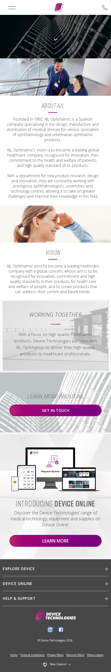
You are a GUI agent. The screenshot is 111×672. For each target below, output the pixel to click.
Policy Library (95, 655)
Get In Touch (55, 410)
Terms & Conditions (32, 655)
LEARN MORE (55, 541)
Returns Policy (75, 655)
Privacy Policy (55, 655)
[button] (57, 664)
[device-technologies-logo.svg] (59, 7)
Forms (14, 655)
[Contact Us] (95, 8)
